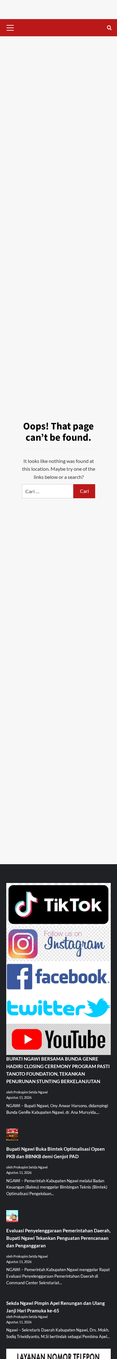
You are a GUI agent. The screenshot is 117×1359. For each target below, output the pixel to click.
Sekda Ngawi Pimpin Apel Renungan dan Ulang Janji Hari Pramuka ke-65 (55, 1306)
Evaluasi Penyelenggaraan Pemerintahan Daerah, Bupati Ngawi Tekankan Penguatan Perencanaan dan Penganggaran (58, 1238)
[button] (10, 27)
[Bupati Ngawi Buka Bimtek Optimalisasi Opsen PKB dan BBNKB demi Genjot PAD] (12, 1136)
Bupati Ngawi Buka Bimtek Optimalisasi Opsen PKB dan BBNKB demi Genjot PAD (55, 1152)
